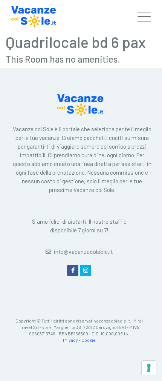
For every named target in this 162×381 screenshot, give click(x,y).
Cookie (88, 340)
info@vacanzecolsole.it (83, 251)
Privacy (70, 340)
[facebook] (72, 270)
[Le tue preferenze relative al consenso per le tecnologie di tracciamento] (149, 368)
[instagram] (85, 270)
